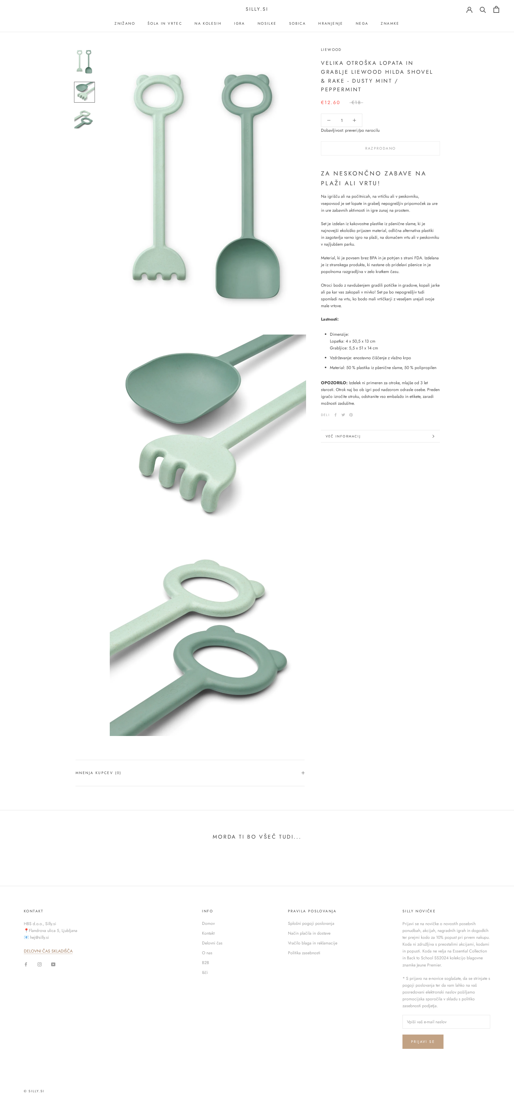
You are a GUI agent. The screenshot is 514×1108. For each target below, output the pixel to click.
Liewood (331, 49)
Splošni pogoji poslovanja (311, 923)
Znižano (125, 23)
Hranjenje (330, 23)
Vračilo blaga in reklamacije (312, 943)
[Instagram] (39, 964)
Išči (205, 972)
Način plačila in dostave (309, 933)
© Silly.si (34, 1091)
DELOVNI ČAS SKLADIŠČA (48, 951)
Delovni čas (212, 943)
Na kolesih (208, 23)
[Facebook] (335, 415)
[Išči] (483, 9)
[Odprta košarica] (496, 9)
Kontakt (208, 933)
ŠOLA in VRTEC (165, 23)
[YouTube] (53, 964)
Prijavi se (423, 1041)
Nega (362, 23)
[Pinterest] (351, 415)
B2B (205, 963)
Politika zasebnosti (304, 953)
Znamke (390, 23)
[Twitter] (343, 415)
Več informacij (343, 436)
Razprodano (380, 148)
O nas (207, 953)
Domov (208, 923)
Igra (239, 23)
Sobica (297, 23)
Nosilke (267, 23)
